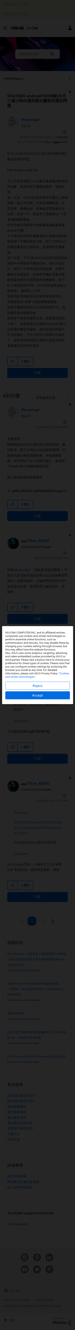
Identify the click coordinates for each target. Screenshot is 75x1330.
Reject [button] (37, 685)
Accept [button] (37, 695)
